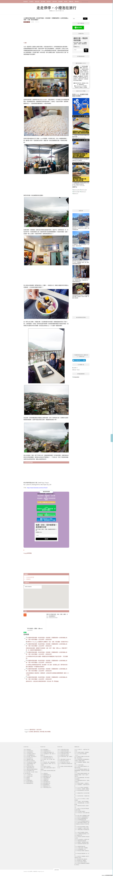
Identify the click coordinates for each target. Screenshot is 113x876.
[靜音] (84, 116)
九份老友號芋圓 (30, 577)
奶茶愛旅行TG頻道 (79, 360)
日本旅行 (31, 1)
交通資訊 (28, 579)
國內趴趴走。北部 (34, 729)
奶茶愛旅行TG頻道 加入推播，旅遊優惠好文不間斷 (46, 519)
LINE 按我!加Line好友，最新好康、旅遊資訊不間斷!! (46, 509)
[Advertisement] (46, 33)
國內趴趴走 (36, 731)
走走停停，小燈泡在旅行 (56, 8)
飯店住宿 (37, 1)
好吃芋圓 (42, 731)
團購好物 (71, 1)
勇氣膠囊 (60, 1)
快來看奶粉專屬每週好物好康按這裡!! (46, 502)
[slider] (87, 116)
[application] (80, 116)
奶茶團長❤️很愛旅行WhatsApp (46, 515)
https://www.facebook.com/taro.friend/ (37, 487)
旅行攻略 (43, 1)
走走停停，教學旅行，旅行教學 (81, 87)
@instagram (57, 869)
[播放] (73, 116)
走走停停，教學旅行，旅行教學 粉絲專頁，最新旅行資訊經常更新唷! (46, 497)
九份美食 (31, 731)
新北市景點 (47, 731)
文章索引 (26, 574)
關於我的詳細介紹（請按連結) (80, 83)
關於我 (65, 1)
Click (112, 438)
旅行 (40, 729)
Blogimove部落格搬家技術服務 (107, 875)
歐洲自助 (26, 1)
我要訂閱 (46, 538)
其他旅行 (49, 1)
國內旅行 (77, 1)
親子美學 (55, 1)
